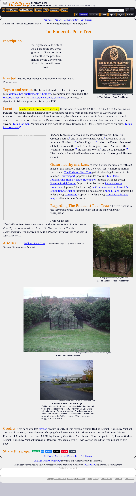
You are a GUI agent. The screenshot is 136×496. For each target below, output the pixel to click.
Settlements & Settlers (38, 93)
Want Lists (94, 14)
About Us (54, 10)
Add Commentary (71, 20)
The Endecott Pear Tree (78, 172)
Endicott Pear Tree (34, 243)
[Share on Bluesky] (42, 451)
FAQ (46, 10)
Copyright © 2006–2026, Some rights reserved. (66, 478)
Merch (64, 10)
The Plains (71, 194)
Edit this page (86, 20)
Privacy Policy (93, 478)
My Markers (12, 10)
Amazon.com (89, 464)
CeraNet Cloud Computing (47, 460)
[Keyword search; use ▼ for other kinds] (127, 10)
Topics (112, 14)
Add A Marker (26, 10)
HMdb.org (18, 4)
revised (43, 428)
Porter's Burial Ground (63, 183)
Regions (121, 14)
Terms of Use (106, 478)
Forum (38, 10)
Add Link (58, 20)
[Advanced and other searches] (132, 10)
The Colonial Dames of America (48, 97)
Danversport (68, 175)
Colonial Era (16, 93)
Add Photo (48, 20)
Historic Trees (11, 97)
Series (104, 14)
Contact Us (129, 478)
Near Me (83, 14)
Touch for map (21, 123)
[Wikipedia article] (120, 134)
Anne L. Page (112, 190)
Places (130, 14)
